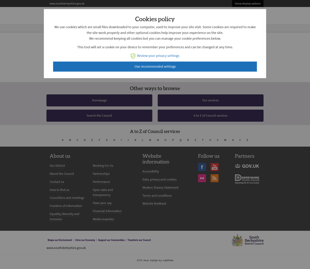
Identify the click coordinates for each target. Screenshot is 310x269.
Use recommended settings (155, 66)
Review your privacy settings (158, 55)
